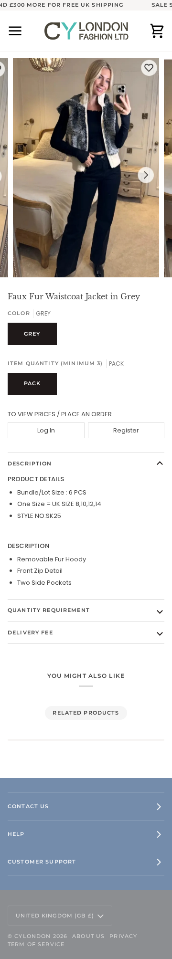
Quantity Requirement (49, 610)
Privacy (123, 936)
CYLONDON (32, 936)
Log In (46, 430)
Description (30, 463)
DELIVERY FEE (30, 632)
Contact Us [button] (28, 806)
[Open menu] (22, 31)
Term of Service (36, 944)
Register (126, 430)
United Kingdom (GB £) (55, 915)
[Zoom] (30, 259)
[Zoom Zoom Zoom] (86, 167)
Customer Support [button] (42, 861)
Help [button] (16, 834)
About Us (88, 936)
